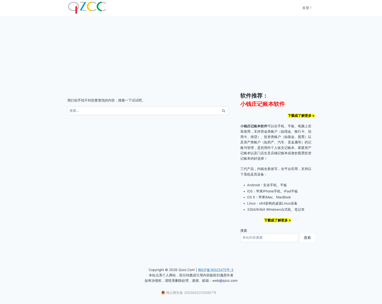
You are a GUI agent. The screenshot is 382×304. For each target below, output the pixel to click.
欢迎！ (307, 8)
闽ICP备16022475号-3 (215, 270)
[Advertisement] (191, 45)
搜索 (243, 231)
